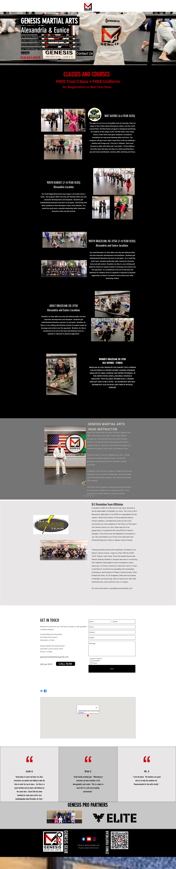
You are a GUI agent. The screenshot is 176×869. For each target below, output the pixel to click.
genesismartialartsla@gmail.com (54, 657)
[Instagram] (94, 839)
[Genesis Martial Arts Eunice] (45, 691)
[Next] (133, 460)
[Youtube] (89, 839)
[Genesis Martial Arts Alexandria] (41, 691)
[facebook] (83, 839)
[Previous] (43, 460)
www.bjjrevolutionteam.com (121, 588)
